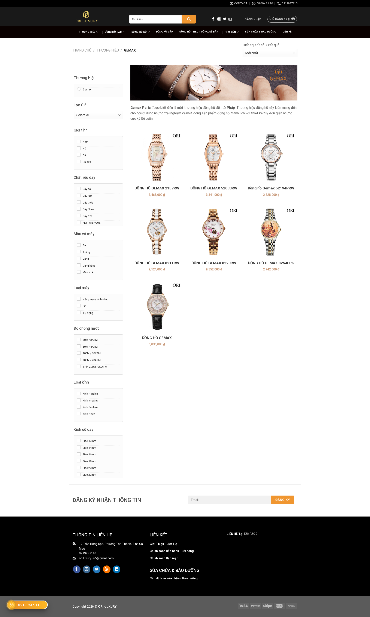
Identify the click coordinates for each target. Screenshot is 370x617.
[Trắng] (79, 251)
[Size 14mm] (79, 447)
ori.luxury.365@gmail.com (96, 558)
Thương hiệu (86, 32)
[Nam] (79, 141)
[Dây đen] (79, 215)
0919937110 (87, 553)
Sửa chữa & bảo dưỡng (260, 31)
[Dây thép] (79, 202)
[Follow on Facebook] (213, 19)
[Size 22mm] (79, 474)
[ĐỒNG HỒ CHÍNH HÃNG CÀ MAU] (86, 17)
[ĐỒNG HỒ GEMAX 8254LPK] (271, 231)
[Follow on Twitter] (224, 19)
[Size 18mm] (79, 460)
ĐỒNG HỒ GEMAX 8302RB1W (157, 338)
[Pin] (79, 305)
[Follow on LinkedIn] (116, 569)
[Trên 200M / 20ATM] (79, 366)
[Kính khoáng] (79, 400)
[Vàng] (79, 258)
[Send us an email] (230, 19)
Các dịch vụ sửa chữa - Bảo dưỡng (174, 578)
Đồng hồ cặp (164, 31)
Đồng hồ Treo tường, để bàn (198, 31)
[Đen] (79, 245)
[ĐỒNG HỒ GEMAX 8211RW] (156, 231)
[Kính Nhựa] (79, 413)
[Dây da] (79, 188)
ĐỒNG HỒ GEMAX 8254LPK (271, 263)
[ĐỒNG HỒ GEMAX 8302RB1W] (156, 306)
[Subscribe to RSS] (106, 569)
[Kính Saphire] (79, 407)
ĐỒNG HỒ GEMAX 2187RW (156, 188)
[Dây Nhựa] (79, 208)
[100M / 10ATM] (79, 352)
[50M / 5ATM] (79, 346)
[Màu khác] (79, 271)
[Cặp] (79, 154)
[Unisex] (79, 161)
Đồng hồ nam (113, 32)
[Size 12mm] (79, 440)
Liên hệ (287, 31)
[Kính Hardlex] (79, 393)
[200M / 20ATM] (79, 359)
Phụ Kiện (230, 32)
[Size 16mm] (79, 454)
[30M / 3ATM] (79, 339)
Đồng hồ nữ (139, 32)
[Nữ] (79, 148)
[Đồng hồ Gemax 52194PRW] (271, 157)
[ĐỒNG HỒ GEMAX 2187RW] (156, 157)
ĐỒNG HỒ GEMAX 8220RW (213, 263)
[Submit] (189, 19)
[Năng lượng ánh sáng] (79, 299)
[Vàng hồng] (79, 265)
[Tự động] (79, 312)
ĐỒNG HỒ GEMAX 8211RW (156, 263)
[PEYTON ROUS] (79, 222)
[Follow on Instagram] (219, 19)
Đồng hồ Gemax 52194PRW (271, 188)
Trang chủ (82, 50)
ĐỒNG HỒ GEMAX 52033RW (213, 188)
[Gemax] (79, 89)
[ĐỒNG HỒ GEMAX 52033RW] (213, 157)
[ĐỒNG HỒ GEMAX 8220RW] (213, 231)
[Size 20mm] (79, 467)
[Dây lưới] (79, 195)
